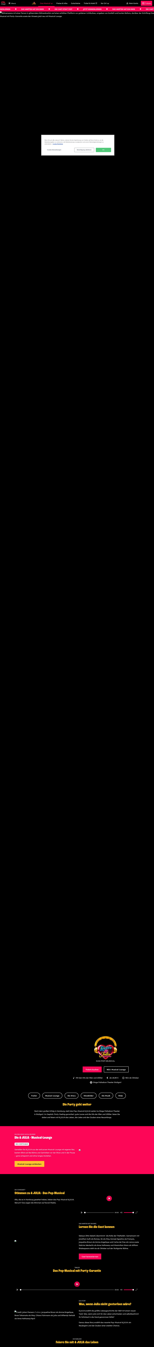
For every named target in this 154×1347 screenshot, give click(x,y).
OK (103, 150)
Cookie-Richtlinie (58, 144)
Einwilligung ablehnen (84, 150)
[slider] (99, 1212)
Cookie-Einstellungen (54, 150)
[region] (77, 145)
